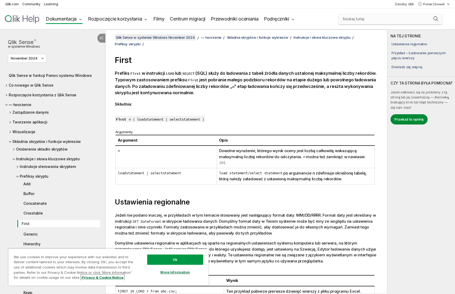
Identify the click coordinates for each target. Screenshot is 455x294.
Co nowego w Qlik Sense (31, 85)
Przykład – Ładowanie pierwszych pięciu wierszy (419, 55)
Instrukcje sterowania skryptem (48, 166)
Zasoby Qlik (404, 4)
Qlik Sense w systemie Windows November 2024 (155, 37)
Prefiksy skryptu (34, 176)
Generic (30, 234)
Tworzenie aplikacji (29, 122)
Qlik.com (12, 4)
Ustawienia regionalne (409, 44)
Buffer (28, 193)
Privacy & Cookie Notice (102, 277)
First (25, 223)
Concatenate (35, 203)
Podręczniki (276, 19)
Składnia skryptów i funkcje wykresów (46, 141)
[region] (108, 267)
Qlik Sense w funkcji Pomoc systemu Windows (50, 75)
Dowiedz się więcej (407, 67)
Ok (175, 259)
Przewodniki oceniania (235, 19)
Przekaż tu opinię (409, 119)
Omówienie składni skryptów (42, 149)
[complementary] (421, 161)
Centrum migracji (187, 19)
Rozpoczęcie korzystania (115, 19)
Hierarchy (32, 244)
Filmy (159, 19)
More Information (175, 272)
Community (31, 4)
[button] (436, 18)
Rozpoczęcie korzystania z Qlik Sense (42, 95)
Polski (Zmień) (434, 4)
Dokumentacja (61, 19)
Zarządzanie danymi (30, 112)
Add (26, 184)
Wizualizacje (23, 131)
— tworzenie (20, 104)
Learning (51, 4)
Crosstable (33, 213)
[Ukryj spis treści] (101, 38)
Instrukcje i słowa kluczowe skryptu (48, 159)
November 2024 (24, 58)
